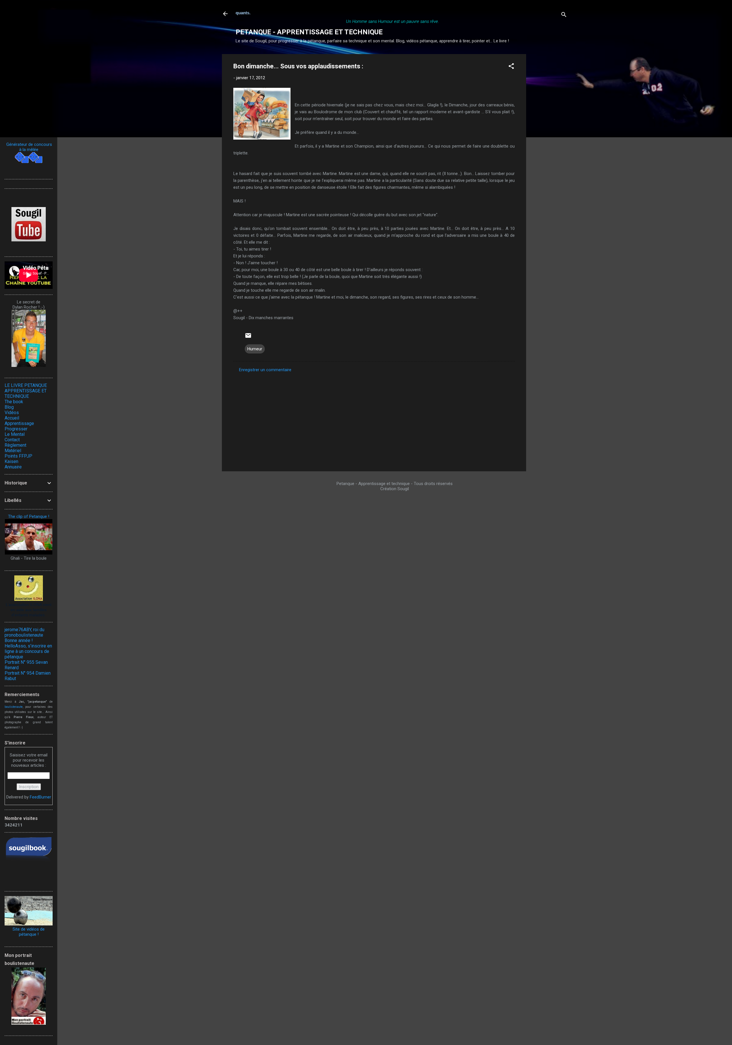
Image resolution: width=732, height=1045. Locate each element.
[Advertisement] (549, 140)
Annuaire (13, 467)
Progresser (16, 429)
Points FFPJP (18, 456)
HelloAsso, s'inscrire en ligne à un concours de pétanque (28, 651)
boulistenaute (14, 706)
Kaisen (11, 461)
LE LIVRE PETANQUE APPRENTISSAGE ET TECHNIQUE (26, 391)
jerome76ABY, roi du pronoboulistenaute (24, 632)
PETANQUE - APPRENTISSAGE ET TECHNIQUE (309, 32)
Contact (12, 439)
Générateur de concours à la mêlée (28, 147)
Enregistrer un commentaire (265, 369)
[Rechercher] (563, 15)
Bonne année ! (19, 640)
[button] (511, 67)
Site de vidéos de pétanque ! (29, 932)
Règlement (15, 445)
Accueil (12, 418)
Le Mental (15, 434)
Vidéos (12, 412)
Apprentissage (19, 423)
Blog (9, 407)
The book (14, 401)
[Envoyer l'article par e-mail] (248, 337)
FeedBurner (40, 797)
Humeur (254, 348)
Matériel (13, 450)
